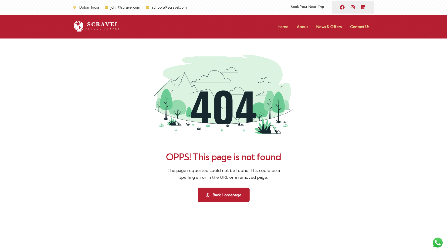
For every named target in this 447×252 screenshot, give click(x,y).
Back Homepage (226, 194)
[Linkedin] (363, 7)
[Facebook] (342, 7)
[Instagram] (352, 7)
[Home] (96, 27)
